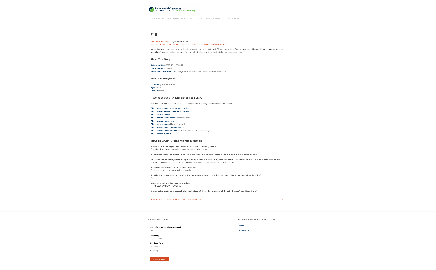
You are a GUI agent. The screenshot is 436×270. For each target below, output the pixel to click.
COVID (241, 226)
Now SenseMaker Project (160, 42)
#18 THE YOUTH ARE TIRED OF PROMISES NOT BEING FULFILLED (176, 200)
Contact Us (233, 19)
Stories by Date (173, 44)
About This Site (157, 19)
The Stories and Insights (180, 19)
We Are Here (244, 230)
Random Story (186, 44)
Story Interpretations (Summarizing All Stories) (210, 44)
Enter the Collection (158, 44)
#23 (283, 200)
